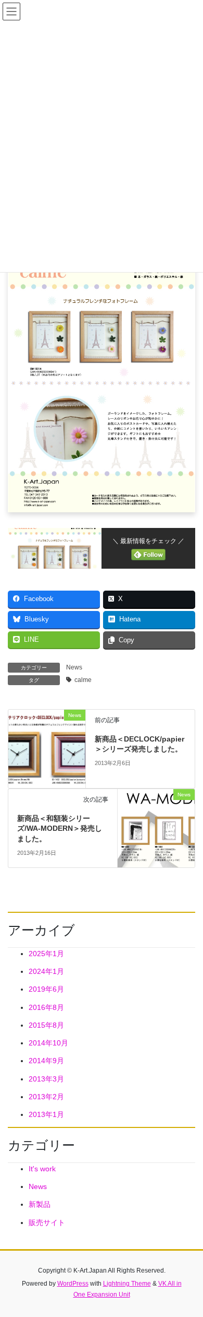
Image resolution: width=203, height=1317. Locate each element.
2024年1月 (46, 971)
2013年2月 (46, 1096)
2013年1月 (46, 1114)
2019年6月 (46, 989)
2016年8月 (46, 1007)
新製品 (39, 1204)
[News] (46, 748)
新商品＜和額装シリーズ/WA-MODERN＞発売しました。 (59, 828)
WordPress (72, 1283)
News (74, 667)
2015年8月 (46, 1025)
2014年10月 (48, 1043)
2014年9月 (46, 1060)
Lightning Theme (127, 1283)
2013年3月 (46, 1079)
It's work (42, 1169)
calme (83, 680)
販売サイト (47, 1222)
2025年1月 (46, 953)
